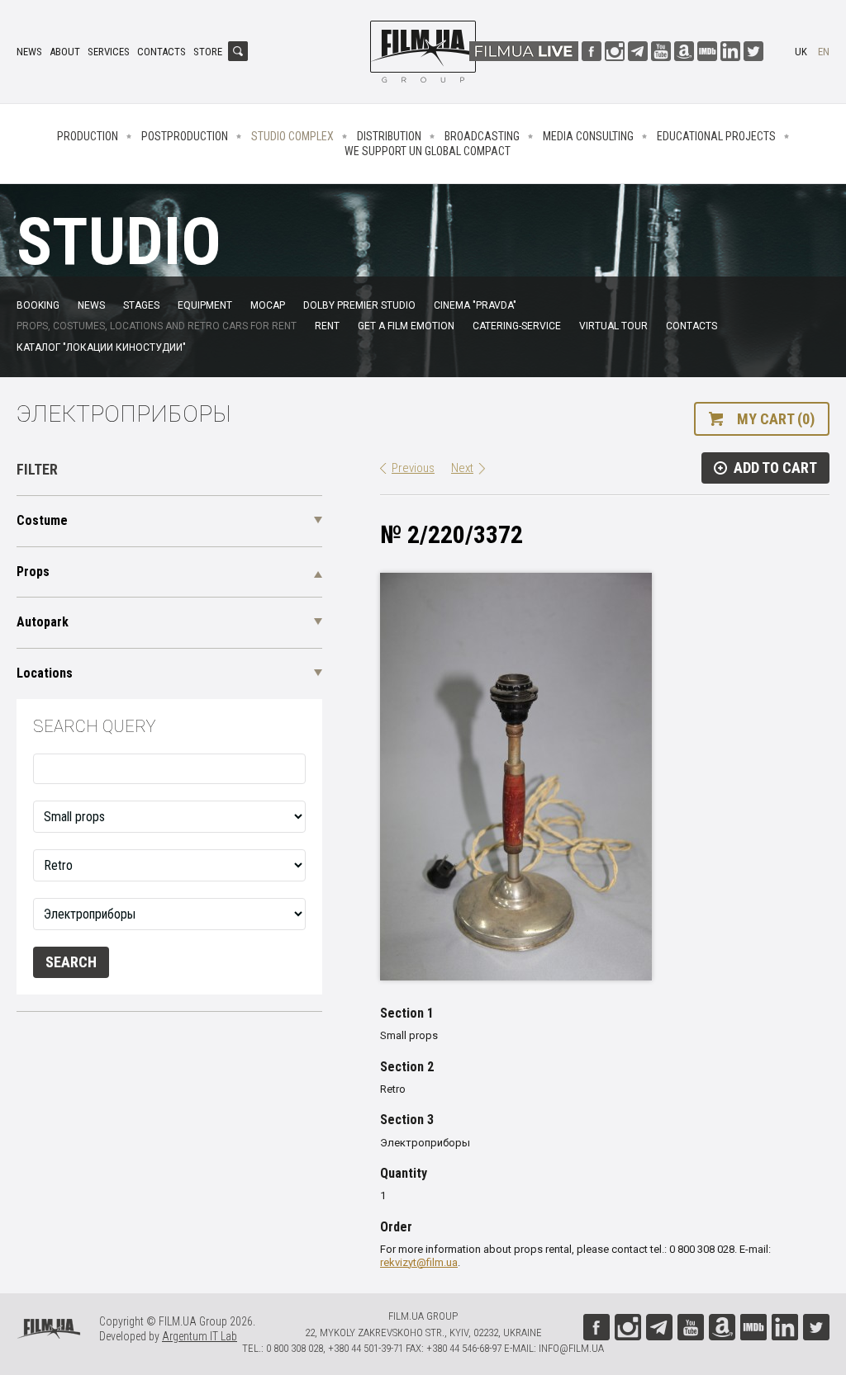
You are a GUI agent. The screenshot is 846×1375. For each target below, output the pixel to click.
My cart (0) (776, 419)
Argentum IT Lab (199, 1336)
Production (87, 136)
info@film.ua (571, 1348)
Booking (38, 305)
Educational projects (716, 136)
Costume (42, 520)
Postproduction (184, 136)
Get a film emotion (406, 326)
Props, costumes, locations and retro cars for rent (157, 326)
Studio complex (292, 136)
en (823, 51)
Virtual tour (613, 326)
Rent (327, 326)
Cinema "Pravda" (475, 305)
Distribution (389, 136)
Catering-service (517, 326)
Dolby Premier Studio (359, 305)
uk (801, 51)
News (29, 51)
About (65, 51)
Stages (141, 305)
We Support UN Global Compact (428, 151)
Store (207, 51)
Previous (413, 468)
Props (33, 571)
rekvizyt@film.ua (419, 1262)
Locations (45, 673)
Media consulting (588, 136)
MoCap (267, 305)
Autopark (43, 622)
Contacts (161, 51)
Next (462, 468)
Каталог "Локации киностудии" (101, 347)
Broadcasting (482, 136)
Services (109, 51)
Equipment (205, 305)
